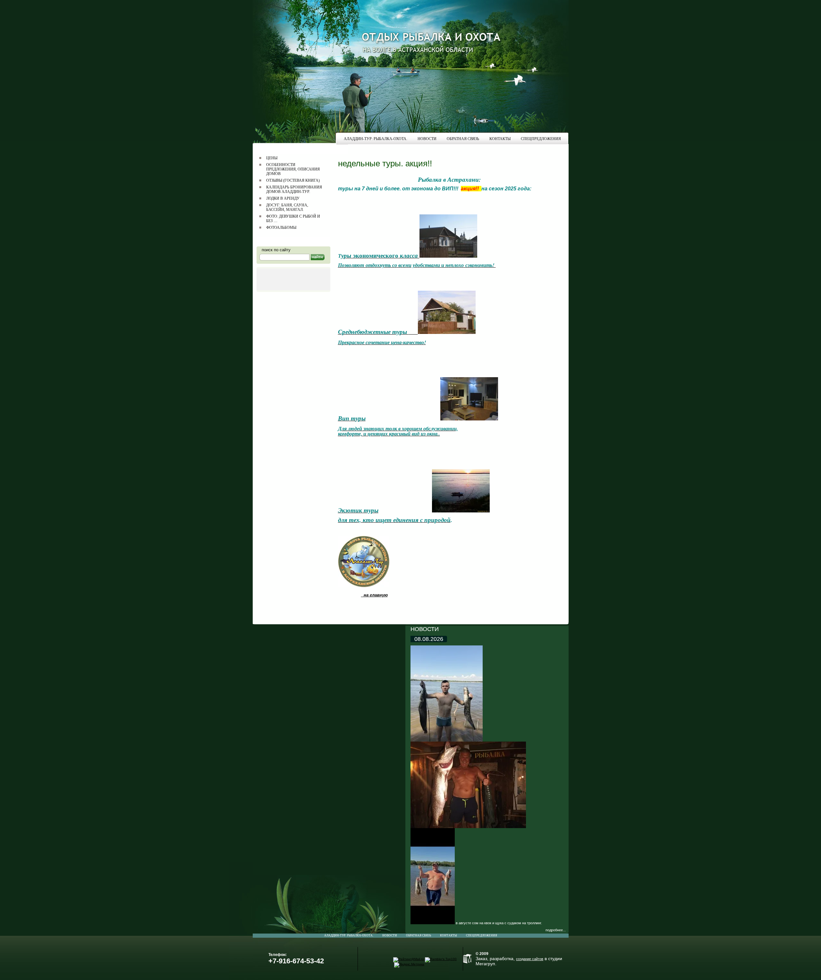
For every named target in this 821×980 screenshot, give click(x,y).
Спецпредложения (481, 935)
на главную (374, 595)
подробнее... (556, 930)
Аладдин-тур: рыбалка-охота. (348, 935)
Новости (389, 935)
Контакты (448, 935)
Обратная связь (418, 935)
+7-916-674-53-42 (296, 961)
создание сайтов (529, 959)
